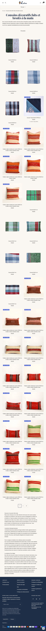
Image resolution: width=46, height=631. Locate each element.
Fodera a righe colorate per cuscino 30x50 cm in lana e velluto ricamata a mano (33, 331)
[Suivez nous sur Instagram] (36, 599)
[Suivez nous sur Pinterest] (39, 599)
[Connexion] (40, 2)
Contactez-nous (5, 582)
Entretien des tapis (21, 584)
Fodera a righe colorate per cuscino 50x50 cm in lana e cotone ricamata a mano (12, 150)
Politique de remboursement (23, 591)
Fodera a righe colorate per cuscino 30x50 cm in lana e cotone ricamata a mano (33, 299)
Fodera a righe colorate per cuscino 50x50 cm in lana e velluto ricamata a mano (12, 470)
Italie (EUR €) (5, 619)
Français (12, 619)
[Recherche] (5, 2)
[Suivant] (26, 506)
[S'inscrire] (20, 604)
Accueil (3, 10)
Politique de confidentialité (37, 582)
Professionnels (5, 584)
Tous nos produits (20, 582)
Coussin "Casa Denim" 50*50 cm (33, 117)
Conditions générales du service (36, 589)
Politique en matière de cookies (36, 585)
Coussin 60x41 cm (34, 209)
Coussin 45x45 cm (12, 60)
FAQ (18, 587)
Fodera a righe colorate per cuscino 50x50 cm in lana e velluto (12, 177)
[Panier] (43, 2)
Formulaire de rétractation (22, 589)
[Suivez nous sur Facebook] (33, 599)
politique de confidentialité (14, 608)
